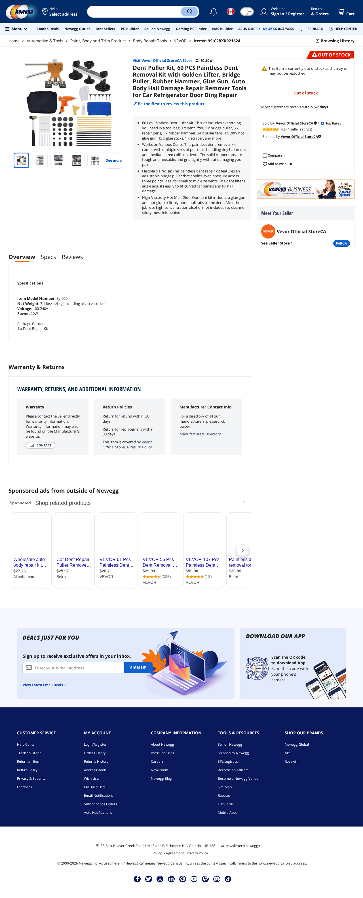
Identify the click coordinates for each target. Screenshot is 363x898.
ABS (288, 753)
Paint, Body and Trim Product (98, 40)
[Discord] (217, 878)
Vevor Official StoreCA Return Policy (127, 444)
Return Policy (27, 770)
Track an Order (29, 753)
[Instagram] (160, 878)
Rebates (224, 795)
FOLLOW (341, 243)
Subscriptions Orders (100, 804)
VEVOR (180, 40)
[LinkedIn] (171, 878)
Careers (157, 761)
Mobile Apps (227, 812)
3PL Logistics (228, 761)
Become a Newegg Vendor (239, 778)
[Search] (189, 11)
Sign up (138, 667)
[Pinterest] (182, 878)
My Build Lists (94, 787)
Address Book (95, 770)
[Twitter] (148, 878)
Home (14, 40)
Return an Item (28, 761)
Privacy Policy (197, 853)
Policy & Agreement (168, 853)
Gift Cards (226, 804)
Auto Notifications (98, 812)
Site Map (225, 787)
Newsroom (159, 770)
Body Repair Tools (150, 40)
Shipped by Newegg (233, 753)
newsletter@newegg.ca (244, 846)
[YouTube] (194, 878)
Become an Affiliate (233, 770)
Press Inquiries (162, 753)
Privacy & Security (31, 778)
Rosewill (291, 761)
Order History (94, 753)
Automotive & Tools (45, 40)
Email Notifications (98, 795)
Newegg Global (297, 744)
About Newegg (162, 744)
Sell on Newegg (230, 744)
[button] (60, 11)
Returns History (96, 761)
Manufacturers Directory (200, 434)
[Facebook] (137, 878)
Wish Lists (92, 778)
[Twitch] (205, 878)
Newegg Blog (161, 778)
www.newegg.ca (271, 863)
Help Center (26, 744)
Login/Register (95, 744)
